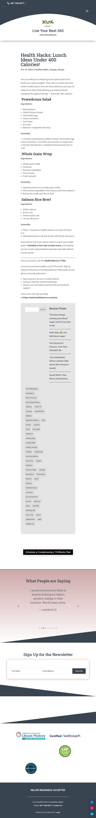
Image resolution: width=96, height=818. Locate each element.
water (40, 519)
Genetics (36, 425)
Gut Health (36, 429)
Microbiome (41, 474)
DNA (43, 420)
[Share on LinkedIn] (92, 814)
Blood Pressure (31, 398)
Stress (38, 515)
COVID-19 (38, 407)
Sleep (28, 506)
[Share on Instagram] (92, 808)
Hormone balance (32, 456)
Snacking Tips (30, 510)
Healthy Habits (41, 69)
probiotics (29, 492)
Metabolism (30, 474)
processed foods (32, 497)
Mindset (28, 479)
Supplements (30, 519)
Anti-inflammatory (32, 389)
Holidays (29, 452)
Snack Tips (29, 515)
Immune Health (31, 470)
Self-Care (37, 501)
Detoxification (39, 411)
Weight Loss (30, 524)
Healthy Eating (30, 438)
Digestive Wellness (32, 420)
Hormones (29, 461)
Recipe (61, 69)
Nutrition (29, 483)
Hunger (53, 69)
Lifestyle (42, 470)
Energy (28, 425)
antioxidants (30, 393)
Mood (36, 479)
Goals (28, 429)
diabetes (29, 416)
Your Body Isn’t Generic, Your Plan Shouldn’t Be (58, 346)
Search (42, 309)
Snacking (36, 506)
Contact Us (57, 805)
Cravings (29, 411)
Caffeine (29, 407)
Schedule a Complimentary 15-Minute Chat (48, 552)
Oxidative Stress (31, 488)
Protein (28, 501)
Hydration (29, 465)
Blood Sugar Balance (33, 402)
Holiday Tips (39, 452)
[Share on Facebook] (92, 802)
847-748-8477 (17, 3)
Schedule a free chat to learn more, (44, 245)
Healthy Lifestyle (31, 447)
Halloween (29, 434)
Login (58, 812)
